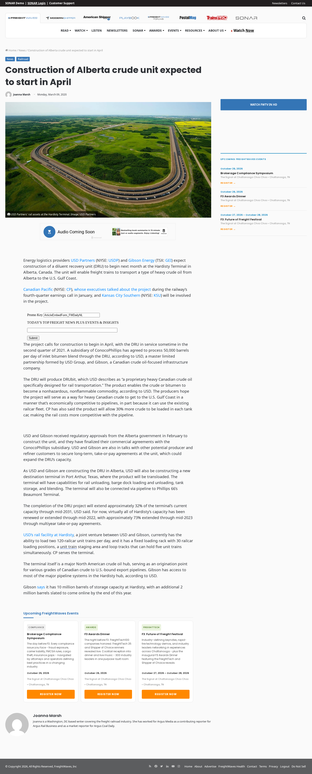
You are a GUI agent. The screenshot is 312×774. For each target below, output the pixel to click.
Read (65, 30)
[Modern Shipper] (60, 18)
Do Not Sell (299, 766)
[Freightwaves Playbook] (129, 18)
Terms (263, 766)
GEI (168, 260)
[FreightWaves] (22, 18)
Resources (193, 30)
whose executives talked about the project (112, 289)
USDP (113, 260)
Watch (80, 30)
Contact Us (298, 3)
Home (12, 50)
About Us (216, 30)
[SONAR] (246, 18)
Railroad (23, 59)
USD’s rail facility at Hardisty (48, 534)
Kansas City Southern (121, 295)
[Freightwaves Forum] (158, 18)
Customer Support (61, 3)
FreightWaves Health (231, 766)
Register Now (51, 694)
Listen (96, 30)
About (198, 766)
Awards (155, 30)
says (41, 586)
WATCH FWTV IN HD (263, 104)
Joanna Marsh (21, 94)
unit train (68, 546)
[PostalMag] (187, 18)
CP (68, 289)
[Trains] (217, 18)
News (22, 50)
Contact (252, 766)
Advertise (210, 766)
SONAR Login (37, 3)
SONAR (138, 30)
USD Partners (83, 260)
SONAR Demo (14, 3)
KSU (157, 295)
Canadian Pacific (38, 289)
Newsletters (279, 3)
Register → (228, 183)
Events (173, 30)
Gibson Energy (141, 260)
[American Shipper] (96, 18)
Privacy (273, 766)
